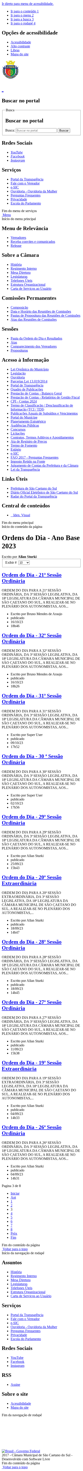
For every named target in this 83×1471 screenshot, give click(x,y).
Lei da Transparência (25, 469)
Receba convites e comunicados (33, 241)
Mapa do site (20, 54)
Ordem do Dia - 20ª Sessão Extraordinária (32, 880)
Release (16, 245)
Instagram (17, 1366)
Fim (13, 1237)
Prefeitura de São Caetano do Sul (34, 488)
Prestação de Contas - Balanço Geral (36, 393)
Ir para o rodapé (23, 23)
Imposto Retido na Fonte (28, 461)
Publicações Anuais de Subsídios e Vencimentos (44, 413)
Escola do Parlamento (26, 203)
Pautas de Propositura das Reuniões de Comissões (45, 315)
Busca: (10, 130)
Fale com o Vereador (25, 183)
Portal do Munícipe (24, 417)
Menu (6, 215)
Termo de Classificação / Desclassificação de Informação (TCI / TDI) (42, 407)
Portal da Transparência (27, 179)
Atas (14, 342)
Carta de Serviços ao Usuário (31, 288)
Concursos (18, 429)
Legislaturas (19, 276)
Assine (15, 1384)
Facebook (17, 1362)
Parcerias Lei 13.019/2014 (29, 381)
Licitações (18, 433)
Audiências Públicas (25, 425)
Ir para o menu (22, 15)
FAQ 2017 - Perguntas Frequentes (34, 457)
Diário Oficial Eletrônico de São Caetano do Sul (44, 492)
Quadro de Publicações (27, 389)
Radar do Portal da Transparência (34, 496)
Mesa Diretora (21, 272)
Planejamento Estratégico (28, 421)
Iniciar (15, 1193)
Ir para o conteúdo (25, 11)
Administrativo (12, 1423)
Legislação (18, 373)
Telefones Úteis (21, 280)
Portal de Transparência (27, 385)
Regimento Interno (24, 268)
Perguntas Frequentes (26, 195)
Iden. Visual (21, 515)
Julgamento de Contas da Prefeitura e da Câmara (44, 465)
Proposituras (19, 350)
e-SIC (15, 187)
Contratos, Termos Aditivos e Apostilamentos (42, 437)
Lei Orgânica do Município (30, 369)
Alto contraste (20, 46)
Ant (13, 1197)
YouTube (17, 1358)
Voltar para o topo (15, 1249)
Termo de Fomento (24, 445)
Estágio (16, 449)
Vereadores (18, 237)
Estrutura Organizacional (28, 284)
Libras (15, 50)
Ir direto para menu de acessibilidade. (28, 4)
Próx (14, 1233)
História (16, 264)
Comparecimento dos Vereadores (34, 346)
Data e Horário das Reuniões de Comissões (41, 311)
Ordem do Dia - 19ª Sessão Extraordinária (32, 1066)
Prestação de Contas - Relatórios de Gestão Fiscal (45, 397)
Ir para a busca (22, 19)
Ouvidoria (18, 377)
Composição (19, 307)
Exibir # (11, 562)
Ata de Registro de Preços (29, 441)
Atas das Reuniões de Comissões (34, 319)
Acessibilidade (21, 42)
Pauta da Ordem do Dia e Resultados (36, 338)
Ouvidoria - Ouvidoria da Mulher (34, 191)
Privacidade (19, 199)
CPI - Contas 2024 (24, 401)
